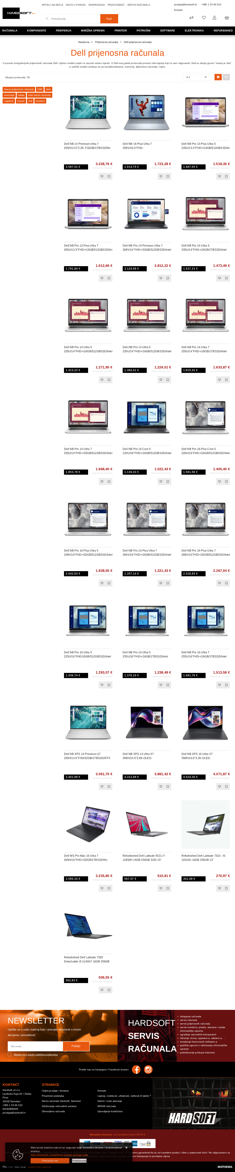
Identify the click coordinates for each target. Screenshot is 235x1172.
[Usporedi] (109, 92)
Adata (21, 95)
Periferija (63, 30)
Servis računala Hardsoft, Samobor (61, 1101)
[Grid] (218, 77)
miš (30, 101)
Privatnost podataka (53, 1095)
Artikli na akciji (52, 4)
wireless (40, 101)
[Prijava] (214, 17)
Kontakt (178, 10)
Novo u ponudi (76, 4)
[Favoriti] (102, 176)
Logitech (9, 101)
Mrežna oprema (93, 30)
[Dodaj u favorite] (109, 100)
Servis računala (138, 4)
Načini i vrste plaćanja (110, 1101)
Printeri (121, 30)
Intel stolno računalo (39, 95)
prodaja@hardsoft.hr (185, 4)
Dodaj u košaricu (83, 176)
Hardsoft (152, 1036)
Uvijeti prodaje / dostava (55, 1090)
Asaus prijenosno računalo (19, 89)
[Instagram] (150, 1069)
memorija (9, 95)
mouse (21, 101)
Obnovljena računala (53, 1111)
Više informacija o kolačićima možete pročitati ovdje (59, 1154)
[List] (226, 77)
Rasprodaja (97, 4)
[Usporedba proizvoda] (108, 176)
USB (39, 89)
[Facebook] (138, 1069)
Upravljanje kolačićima (110, 1111)
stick (48, 89)
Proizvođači (116, 4)
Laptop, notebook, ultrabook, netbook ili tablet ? (124, 1095)
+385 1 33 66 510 (211, 4)
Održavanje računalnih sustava (59, 1106)
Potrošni (144, 30)
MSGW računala (107, 1106)
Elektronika (194, 30)
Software (167, 30)
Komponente (36, 30)
